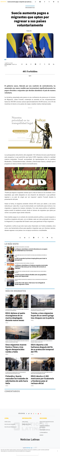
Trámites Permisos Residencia (45, 426)
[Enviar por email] (22, 64)
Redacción (29, 31)
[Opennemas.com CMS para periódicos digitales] (30, 447)
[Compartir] (35, 2)
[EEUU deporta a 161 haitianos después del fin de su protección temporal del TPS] (43, 332)
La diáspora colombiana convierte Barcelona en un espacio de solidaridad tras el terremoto (31, 249)
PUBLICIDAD (25, 421)
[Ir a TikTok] (29, 413)
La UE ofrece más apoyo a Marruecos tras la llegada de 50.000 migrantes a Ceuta (30, 283)
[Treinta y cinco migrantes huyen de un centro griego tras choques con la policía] (43, 301)
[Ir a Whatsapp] (36, 413)
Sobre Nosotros (26, 424)
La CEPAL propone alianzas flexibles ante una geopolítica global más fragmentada (30, 275)
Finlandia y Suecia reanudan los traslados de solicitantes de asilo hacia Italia (16, 380)
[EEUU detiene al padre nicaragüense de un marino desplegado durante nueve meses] (17, 301)
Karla (6, 322)
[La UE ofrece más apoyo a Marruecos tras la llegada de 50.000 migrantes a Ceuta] (10, 282)
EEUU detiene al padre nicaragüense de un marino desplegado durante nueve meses (15, 317)
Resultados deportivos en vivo (47, 422)
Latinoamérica (44, 432)
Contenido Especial (45, 429)
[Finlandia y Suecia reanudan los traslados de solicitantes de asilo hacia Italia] (17, 364)
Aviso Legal (8, 421)
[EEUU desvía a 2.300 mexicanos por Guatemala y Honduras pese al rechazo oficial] (43, 364)
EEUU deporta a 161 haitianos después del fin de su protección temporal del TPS (42, 348)
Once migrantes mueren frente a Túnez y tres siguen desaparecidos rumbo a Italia (15, 348)
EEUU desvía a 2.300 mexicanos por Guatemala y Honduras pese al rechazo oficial (42, 380)
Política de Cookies (10, 424)
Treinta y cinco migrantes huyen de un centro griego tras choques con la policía (42, 315)
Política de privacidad (10, 427)
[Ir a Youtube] (38, 413)
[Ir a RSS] (40, 413)
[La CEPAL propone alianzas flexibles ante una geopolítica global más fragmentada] (10, 274)
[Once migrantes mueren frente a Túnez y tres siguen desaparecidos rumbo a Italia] (17, 332)
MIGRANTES (3, 1)
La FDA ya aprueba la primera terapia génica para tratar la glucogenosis (31, 259)
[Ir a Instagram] (33, 413)
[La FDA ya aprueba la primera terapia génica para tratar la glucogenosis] (10, 258)
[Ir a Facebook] (26, 413)
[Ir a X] (31, 413)
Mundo (41, 435)
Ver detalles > (27, 454)
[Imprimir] (26, 64)
